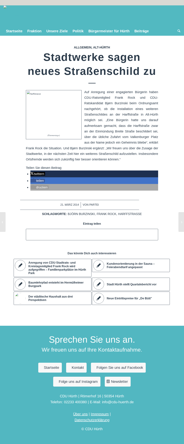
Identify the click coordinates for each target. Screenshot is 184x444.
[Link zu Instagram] (172, 2)
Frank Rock (106, 214)
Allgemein (82, 47)
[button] (37, 174)
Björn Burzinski (81, 214)
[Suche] (177, 31)
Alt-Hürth (101, 47)
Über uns (80, 414)
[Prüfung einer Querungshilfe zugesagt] (3, 222)
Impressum (100, 414)
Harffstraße (130, 214)
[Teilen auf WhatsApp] (92, 234)
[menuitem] (14, 31)
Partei (94, 204)
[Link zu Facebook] (177, 2)
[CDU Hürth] (12, 16)
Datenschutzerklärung (92, 420)
